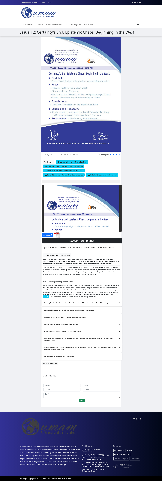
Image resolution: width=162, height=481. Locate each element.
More (46, 296)
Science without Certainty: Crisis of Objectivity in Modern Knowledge (69, 310)
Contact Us (45, 2)
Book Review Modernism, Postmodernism (59, 356)
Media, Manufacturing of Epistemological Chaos (61, 324)
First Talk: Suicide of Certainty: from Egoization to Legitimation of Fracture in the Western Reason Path (79, 248)
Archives (40, 25)
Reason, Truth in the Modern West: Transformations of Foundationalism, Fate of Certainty (76, 303)
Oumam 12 (47, 235)
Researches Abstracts (54, 25)
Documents (88, 25)
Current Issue (28, 25)
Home (26, 2)
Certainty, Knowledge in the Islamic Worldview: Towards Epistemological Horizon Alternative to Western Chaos (78, 339)
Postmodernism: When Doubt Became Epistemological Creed (65, 317)
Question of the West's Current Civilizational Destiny (63, 331)
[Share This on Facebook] (119, 155)
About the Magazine (73, 25)
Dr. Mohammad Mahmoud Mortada (57, 255)
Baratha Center (34, 2)
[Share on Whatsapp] (110, 155)
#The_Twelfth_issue (50, 364)
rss (51, 2)
